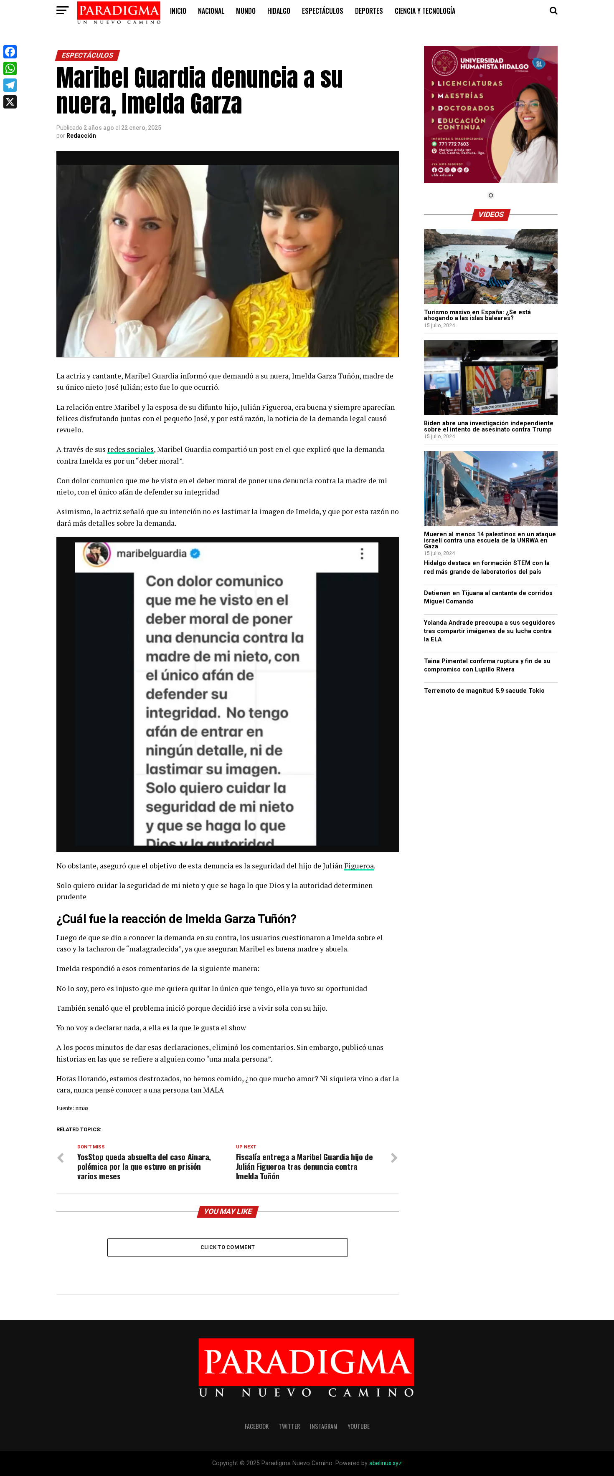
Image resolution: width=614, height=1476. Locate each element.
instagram (323, 1426)
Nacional (211, 11)
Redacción (81, 135)
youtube (359, 1426)
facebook (257, 1426)
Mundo (246, 11)
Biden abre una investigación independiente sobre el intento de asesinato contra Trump (488, 426)
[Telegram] (10, 85)
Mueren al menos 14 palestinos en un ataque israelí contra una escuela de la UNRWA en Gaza (490, 540)
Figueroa (359, 865)
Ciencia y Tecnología (425, 11)
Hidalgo (278, 11)
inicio (178, 11)
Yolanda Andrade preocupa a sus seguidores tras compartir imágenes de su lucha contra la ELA (489, 631)
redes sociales (130, 449)
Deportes (369, 11)
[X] (10, 101)
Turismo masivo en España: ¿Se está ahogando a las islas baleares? (477, 315)
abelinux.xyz (385, 1463)
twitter (289, 1426)
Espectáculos (322, 11)
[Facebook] (10, 51)
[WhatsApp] (10, 68)
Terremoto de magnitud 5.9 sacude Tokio (484, 690)
